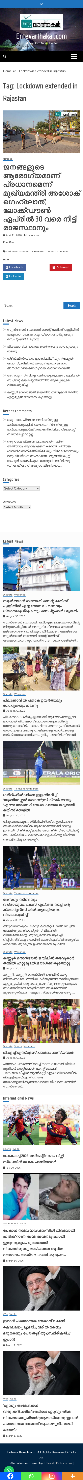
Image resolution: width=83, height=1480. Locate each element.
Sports (18, 1046)
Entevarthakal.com (41, 36)
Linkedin (14, 276)
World (16, 1149)
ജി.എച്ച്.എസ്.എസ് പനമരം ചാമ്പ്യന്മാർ (38, 1052)
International (10, 1223)
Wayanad (20, 595)
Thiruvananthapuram (26, 788)
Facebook (15, 267)
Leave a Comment (57, 251)
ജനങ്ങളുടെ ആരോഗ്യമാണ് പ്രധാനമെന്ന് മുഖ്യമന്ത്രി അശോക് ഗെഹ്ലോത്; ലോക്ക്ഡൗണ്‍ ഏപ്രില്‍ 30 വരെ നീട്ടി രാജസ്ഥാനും (41, 197)
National (8, 159)
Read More (8, 242)
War (5, 1314)
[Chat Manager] (9, 1471)
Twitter (39, 267)
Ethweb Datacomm (58, 1463)
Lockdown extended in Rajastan (25, 251)
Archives (9, 502)
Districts (7, 595)
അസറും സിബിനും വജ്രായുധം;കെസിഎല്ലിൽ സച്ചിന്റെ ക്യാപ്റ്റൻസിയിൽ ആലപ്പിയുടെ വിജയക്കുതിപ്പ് (43, 380)
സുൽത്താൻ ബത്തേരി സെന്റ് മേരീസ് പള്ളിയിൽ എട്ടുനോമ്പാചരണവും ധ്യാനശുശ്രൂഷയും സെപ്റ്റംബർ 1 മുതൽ (43, 334)
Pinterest (62, 267)
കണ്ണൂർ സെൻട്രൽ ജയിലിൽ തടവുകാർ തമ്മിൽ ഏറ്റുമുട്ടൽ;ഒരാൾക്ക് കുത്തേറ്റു (38, 960)
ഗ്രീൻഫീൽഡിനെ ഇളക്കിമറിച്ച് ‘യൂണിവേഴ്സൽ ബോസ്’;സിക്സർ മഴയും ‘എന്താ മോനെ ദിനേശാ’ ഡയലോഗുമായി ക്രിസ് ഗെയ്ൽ (40, 363)
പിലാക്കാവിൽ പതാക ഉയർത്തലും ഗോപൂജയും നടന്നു (32, 703)
